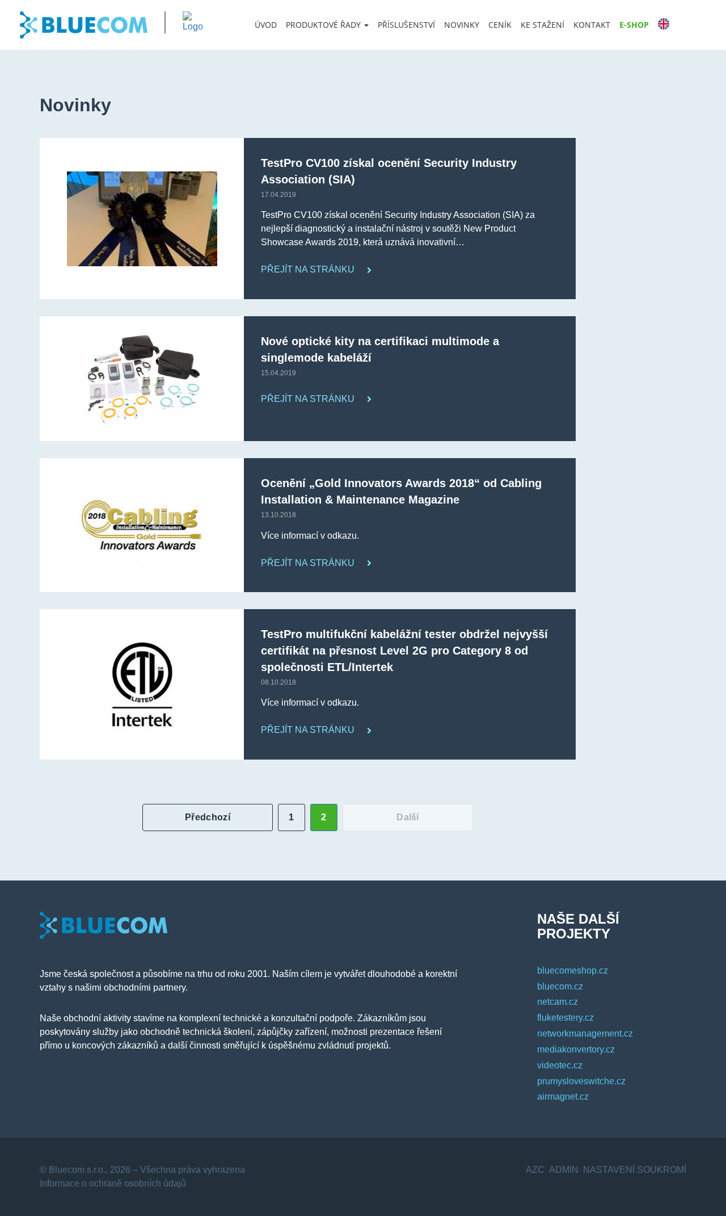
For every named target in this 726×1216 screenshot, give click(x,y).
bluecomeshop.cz (572, 970)
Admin (564, 1170)
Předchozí (207, 817)
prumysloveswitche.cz (581, 1081)
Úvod (266, 24)
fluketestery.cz (565, 1017)
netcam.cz (557, 1002)
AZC (535, 1170)
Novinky (461, 24)
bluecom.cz (560, 986)
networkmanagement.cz (585, 1033)
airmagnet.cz (563, 1096)
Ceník (500, 24)
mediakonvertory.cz (576, 1049)
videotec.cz (560, 1065)
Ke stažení (542, 24)
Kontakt (591, 24)
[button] (327, 25)
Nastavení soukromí (634, 1170)
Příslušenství (406, 24)
